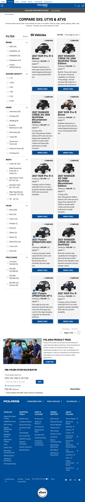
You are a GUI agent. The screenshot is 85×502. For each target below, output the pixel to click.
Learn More (50, 362)
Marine (30, 1)
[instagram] (70, 480)
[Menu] (2, 5)
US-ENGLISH (71, 401)
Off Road (10, 1)
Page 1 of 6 (68, 333)
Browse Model (43, 89)
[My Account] (79, 5)
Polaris (3, 1)
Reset (25, 36)
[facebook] (66, 480)
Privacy (27, 479)
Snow (17, 1)
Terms (53, 479)
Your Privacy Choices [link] (38, 479)
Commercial (38, 1)
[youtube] (79, 480)
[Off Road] (43, 5)
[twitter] (75, 480)
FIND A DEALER (53, 401)
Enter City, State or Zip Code (17, 378)
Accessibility (22, 481)
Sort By (60, 35)
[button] (62, 333)
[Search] (75, 5)
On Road (23, 1)
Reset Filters (75, 389)
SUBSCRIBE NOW (34, 401)
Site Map (20, 479)
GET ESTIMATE (55, 10)
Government (48, 1)
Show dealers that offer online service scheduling (24, 393)
